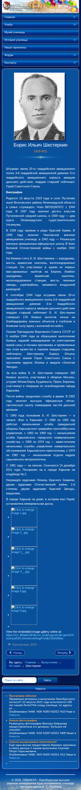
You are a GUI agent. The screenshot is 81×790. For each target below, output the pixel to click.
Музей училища (15, 32)
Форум (9, 55)
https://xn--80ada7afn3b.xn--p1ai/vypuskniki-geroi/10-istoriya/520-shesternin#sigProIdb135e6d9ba (40, 636)
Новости (14, 714)
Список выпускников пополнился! (33, 741)
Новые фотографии (23, 720)
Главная (10, 17)
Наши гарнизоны (15, 47)
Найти (47, 680)
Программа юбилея (22, 695)
